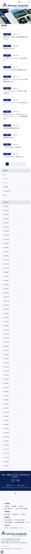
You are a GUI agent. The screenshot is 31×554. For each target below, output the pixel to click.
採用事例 (6, 186)
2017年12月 (6, 449)
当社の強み (7, 514)
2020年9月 (6, 391)
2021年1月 (6, 387)
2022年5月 (6, 354)
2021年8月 (6, 379)
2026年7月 (6, 210)
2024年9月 (6, 272)
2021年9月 (6, 375)
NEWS (7, 34)
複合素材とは (16, 514)
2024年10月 (6, 268)
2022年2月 (6, 358)
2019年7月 (6, 416)
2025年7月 (6, 251)
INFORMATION (7, 191)
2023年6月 (6, 313)
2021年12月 (6, 367)
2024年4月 (6, 284)
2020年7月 (6, 399)
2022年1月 (6, 362)
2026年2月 (6, 222)
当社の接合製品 (8, 522)
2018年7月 (6, 441)
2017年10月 (6, 457)
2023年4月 (6, 321)
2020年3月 (6, 408)
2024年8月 (6, 276)
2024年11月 (6, 264)
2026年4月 (6, 214)
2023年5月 (6, 317)
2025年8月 (6, 247)
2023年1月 (6, 329)
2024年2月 (6, 288)
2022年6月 (6, 350)
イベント (6, 178)
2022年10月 (6, 342)
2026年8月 (6, 206)
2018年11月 (6, 432)
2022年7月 (6, 346)
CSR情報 (21, 506)
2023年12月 (6, 297)
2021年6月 (6, 383)
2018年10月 (6, 436)
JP (25, 2)
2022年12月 (6, 334)
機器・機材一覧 (8, 508)
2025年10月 (6, 239)
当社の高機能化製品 (19, 522)
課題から (24, 514)
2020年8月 (6, 395)
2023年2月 (6, 325)
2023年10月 (6, 305)
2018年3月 (6, 445)
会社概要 (14, 506)
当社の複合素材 (8, 520)
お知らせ (7, 525)
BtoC (5, 174)
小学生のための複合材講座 (21, 508)
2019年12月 (6, 412)
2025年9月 (6, 243)
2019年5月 (6, 424)
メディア (6, 182)
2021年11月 (6, 371)
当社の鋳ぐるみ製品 (19, 520)
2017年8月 (6, 461)
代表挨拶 (7, 506)
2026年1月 (6, 227)
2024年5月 (6, 280)
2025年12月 (6, 231)
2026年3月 (6, 218)
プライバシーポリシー (5, 546)
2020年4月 (6, 404)
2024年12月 (6, 259)
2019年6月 (6, 420)
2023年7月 (6, 309)
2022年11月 (6, 338)
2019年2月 (6, 428)
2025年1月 (6, 255)
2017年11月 (6, 453)
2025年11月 (6, 235)
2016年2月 (6, 465)
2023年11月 (6, 301)
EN (21, 2)
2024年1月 (6, 292)
